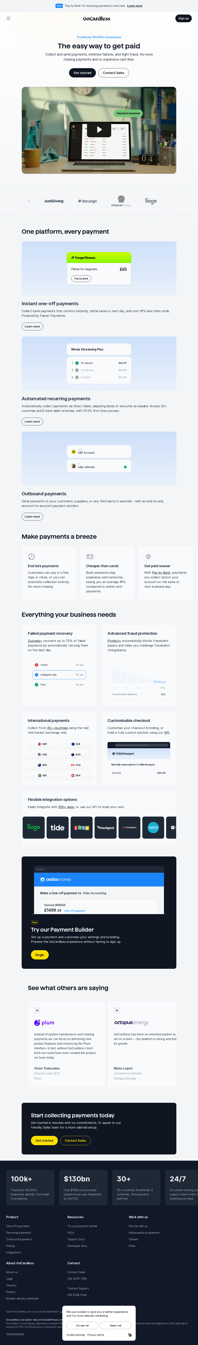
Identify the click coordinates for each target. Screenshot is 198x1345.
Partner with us (138, 1226)
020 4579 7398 (77, 1278)
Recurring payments (18, 1232)
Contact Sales (76, 1272)
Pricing (10, 1245)
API (166, 732)
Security (11, 1285)
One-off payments (18, 1226)
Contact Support (78, 1288)
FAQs (70, 1232)
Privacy (10, 1291)
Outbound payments (19, 1239)
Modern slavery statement (22, 1298)
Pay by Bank (161, 573)
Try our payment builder (82, 1226)
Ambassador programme (144, 1232)
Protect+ (114, 641)
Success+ (35, 641)
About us (12, 1272)
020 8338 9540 (77, 1295)
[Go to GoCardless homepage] (96, 18)
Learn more (135, 5)
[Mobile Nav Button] (8, 18)
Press (132, 1245)
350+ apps (66, 807)
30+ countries (57, 728)
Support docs (76, 1239)
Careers (133, 1239)
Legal (9, 1278)
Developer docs (77, 1245)
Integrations (13, 1252)
